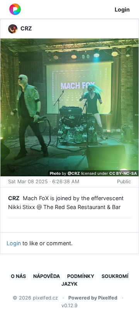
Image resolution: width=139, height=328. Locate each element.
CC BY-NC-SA (123, 173)
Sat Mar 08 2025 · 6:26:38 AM (43, 181)
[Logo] (15, 9)
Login (122, 9)
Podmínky (80, 276)
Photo (55, 173)
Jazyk (69, 284)
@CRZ (74, 173)
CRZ (14, 198)
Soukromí (115, 276)
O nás (18, 276)
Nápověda (46, 276)
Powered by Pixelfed (92, 298)
